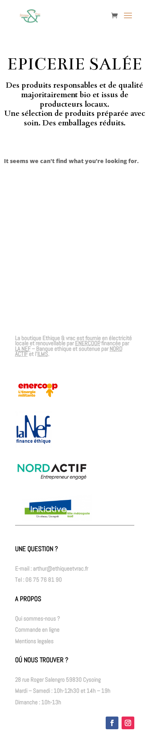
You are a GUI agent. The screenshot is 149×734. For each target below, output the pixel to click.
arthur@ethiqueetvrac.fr (60, 568)
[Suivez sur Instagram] (128, 723)
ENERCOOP (87, 343)
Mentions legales (34, 641)
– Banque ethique (43, 348)
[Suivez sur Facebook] (112, 723)
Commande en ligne (37, 629)
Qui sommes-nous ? (37, 618)
